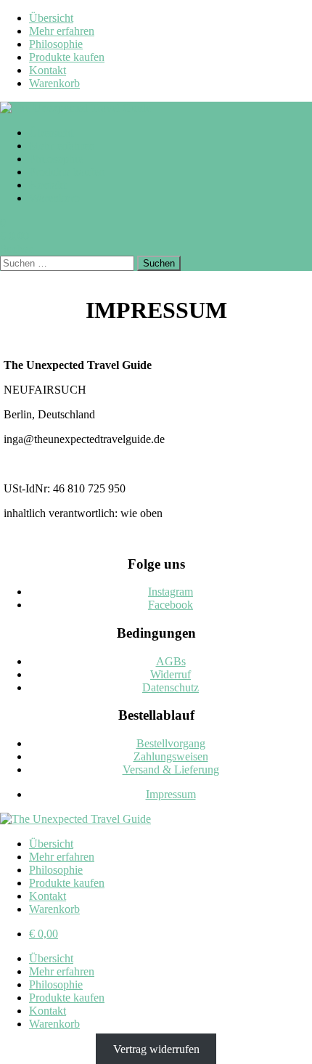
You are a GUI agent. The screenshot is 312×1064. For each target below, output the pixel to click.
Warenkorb (54, 83)
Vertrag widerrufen (156, 1048)
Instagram (170, 591)
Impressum (171, 794)
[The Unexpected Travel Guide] (75, 108)
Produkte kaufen (66, 57)
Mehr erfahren (61, 31)
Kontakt (47, 70)
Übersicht (51, 18)
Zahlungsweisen (171, 756)
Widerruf (170, 674)
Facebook (170, 604)
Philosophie (56, 44)
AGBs (171, 661)
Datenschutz (170, 687)
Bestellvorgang (170, 743)
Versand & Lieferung (171, 769)
